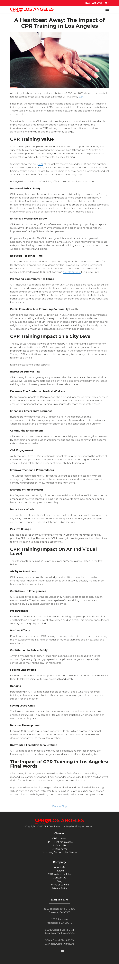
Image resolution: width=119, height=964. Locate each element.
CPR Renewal (59, 849)
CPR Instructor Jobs (59, 874)
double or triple (72, 272)
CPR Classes (59, 838)
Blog (59, 881)
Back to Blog (59, 806)
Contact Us (59, 877)
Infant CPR (59, 845)
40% (40, 164)
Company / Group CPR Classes (59, 852)
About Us (59, 867)
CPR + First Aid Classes (59, 842)
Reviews (59, 870)
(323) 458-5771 (93, 2)
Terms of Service (59, 884)
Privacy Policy (59, 888)
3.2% (81, 96)
